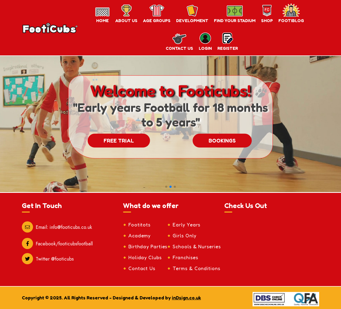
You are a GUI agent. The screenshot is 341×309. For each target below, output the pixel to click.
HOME (102, 20)
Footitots (139, 224)
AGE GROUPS (156, 20)
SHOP (267, 20)
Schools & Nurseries (197, 246)
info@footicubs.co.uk (71, 227)
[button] (166, 187)
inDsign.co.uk (186, 297)
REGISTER (227, 48)
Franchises (185, 257)
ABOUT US (126, 20)
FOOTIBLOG (291, 20)
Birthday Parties (147, 246)
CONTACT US (179, 48)
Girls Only (184, 235)
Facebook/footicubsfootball (64, 243)
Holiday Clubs (145, 257)
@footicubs (62, 258)
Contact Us (141, 268)
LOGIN (205, 48)
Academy (139, 235)
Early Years (186, 224)
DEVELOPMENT (192, 20)
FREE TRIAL (119, 140)
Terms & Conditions (196, 268)
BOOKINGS (222, 140)
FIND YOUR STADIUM (234, 20)
